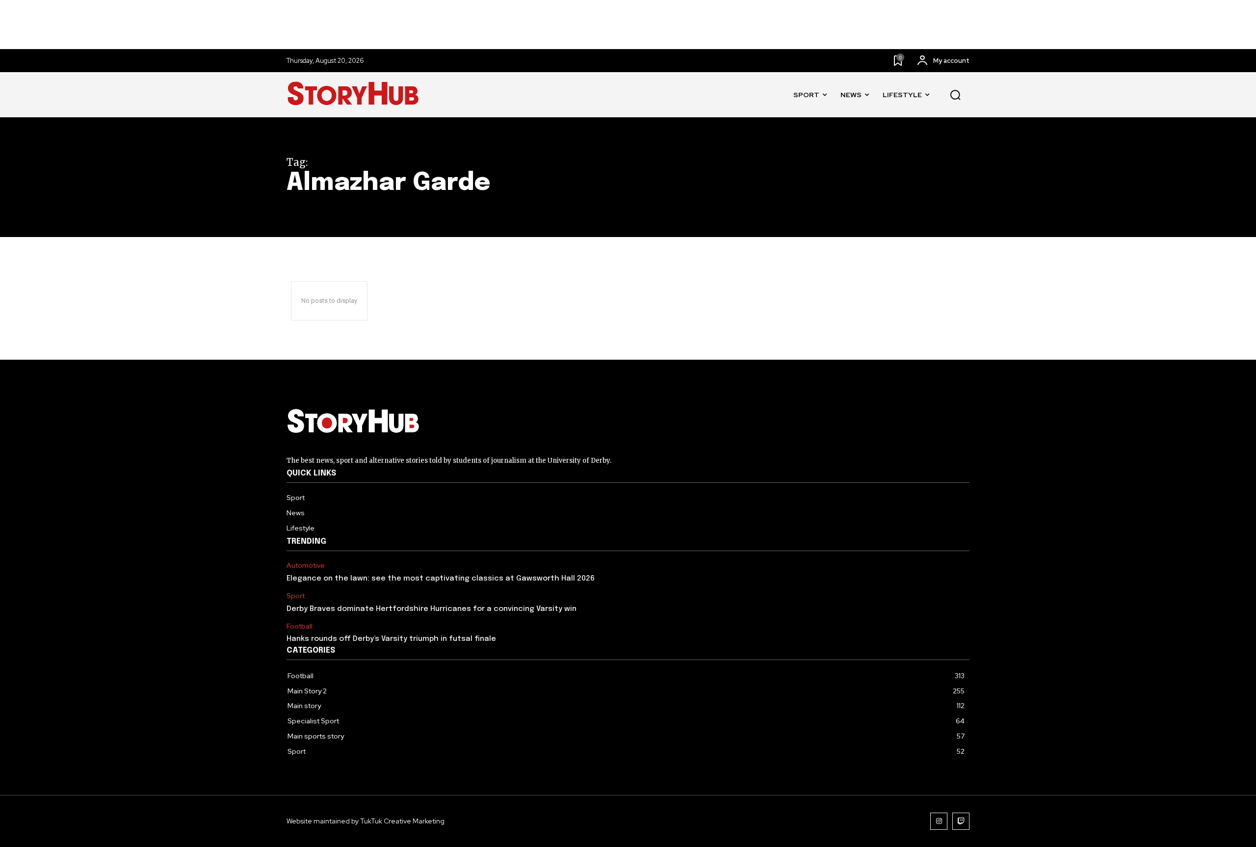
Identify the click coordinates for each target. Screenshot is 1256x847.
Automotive (306, 565)
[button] (955, 95)
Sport (296, 596)
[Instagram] (938, 821)
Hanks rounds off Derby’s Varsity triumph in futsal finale (391, 639)
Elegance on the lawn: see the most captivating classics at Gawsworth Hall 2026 (441, 578)
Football (300, 626)
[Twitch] (960, 821)
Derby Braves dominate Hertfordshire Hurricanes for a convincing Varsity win (431, 609)
